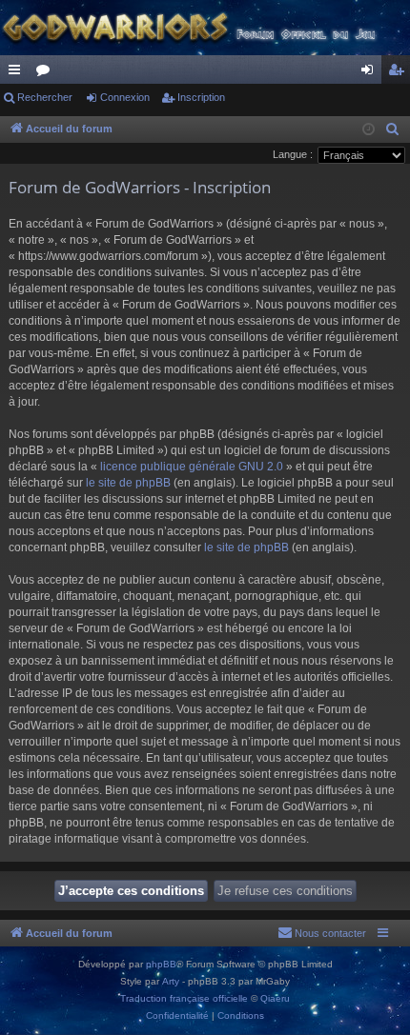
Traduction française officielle (184, 998)
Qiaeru (275, 998)
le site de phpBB (128, 482)
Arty (170, 981)
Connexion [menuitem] (370, 73)
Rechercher (44, 97)
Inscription (201, 97)
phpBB (161, 964)
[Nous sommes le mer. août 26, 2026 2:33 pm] (368, 130)
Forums (46, 73)
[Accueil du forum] (205, 27)
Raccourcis (18, 73)
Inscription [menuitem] (399, 73)
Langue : (293, 154)
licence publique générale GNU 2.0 (191, 466)
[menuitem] (392, 129)
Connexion (125, 97)
